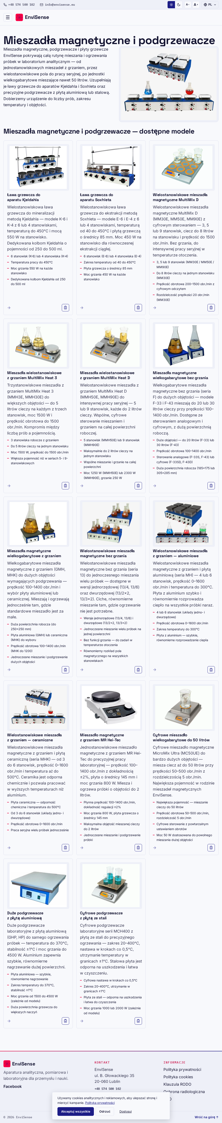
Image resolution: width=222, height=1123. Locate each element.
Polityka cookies (178, 1077)
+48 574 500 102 (21, 5)
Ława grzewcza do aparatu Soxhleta (96, 197)
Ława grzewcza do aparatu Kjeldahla (23, 197)
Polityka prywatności (182, 1069)
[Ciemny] (178, 4)
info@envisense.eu (60, 5)
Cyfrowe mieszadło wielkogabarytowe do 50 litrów (181, 737)
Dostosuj (125, 1111)
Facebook (12, 1086)
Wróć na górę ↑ (207, 1117)
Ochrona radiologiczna (184, 1091)
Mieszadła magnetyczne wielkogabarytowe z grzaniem (34, 553)
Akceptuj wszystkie (75, 1111)
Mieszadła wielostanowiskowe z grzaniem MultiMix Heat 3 (34, 375)
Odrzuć (104, 1111)
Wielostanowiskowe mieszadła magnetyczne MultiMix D (180, 197)
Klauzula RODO (177, 1084)
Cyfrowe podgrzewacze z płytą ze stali (101, 915)
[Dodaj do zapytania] (65, 307)
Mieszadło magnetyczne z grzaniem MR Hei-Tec (102, 737)
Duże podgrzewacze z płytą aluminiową (25, 915)
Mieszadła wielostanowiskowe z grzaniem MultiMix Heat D (107, 375)
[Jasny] (171, 4)
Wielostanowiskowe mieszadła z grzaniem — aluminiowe (180, 553)
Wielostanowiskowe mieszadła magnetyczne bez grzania (107, 553)
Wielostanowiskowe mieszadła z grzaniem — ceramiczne (34, 737)
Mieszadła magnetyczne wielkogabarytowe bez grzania (180, 375)
